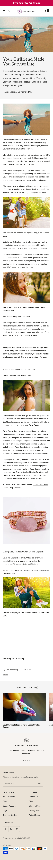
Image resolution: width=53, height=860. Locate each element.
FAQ (31, 801)
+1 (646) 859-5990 (23, 838)
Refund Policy (34, 815)
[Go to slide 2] (25, 760)
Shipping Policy (35, 806)
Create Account (9, 806)
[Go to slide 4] (29, 760)
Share (5, 675)
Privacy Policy (35, 811)
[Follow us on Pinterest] (17, 829)
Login (5, 811)
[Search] (9, 11)
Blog (5, 801)
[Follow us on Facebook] (6, 829)
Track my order (9, 797)
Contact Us (33, 797)
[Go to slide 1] (23, 760)
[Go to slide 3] (27, 760)
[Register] (39, 783)
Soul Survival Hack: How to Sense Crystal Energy (21, 726)
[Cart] (46, 11)
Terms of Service (10, 815)
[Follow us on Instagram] (11, 829)
